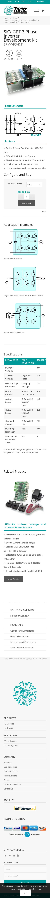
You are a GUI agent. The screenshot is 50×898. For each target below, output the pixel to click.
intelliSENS (8, 728)
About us (7, 762)
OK (25, 893)
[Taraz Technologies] (21, 10)
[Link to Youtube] (18, 855)
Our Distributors (11, 771)
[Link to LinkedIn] (14, 855)
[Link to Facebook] (6, 855)
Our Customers (10, 767)
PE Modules (9, 723)
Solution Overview (19, 615)
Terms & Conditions (12, 784)
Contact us (8, 788)
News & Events (10, 775)
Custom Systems (11, 745)
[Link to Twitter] (10, 855)
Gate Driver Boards (20, 636)
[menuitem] (9, 1)
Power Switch (15, 183)
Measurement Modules (22, 647)
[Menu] (35, 10)
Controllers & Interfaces (22, 630)
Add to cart (26, 203)
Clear (44, 211)
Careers (7, 780)
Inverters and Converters (23, 642)
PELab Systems (10, 741)
